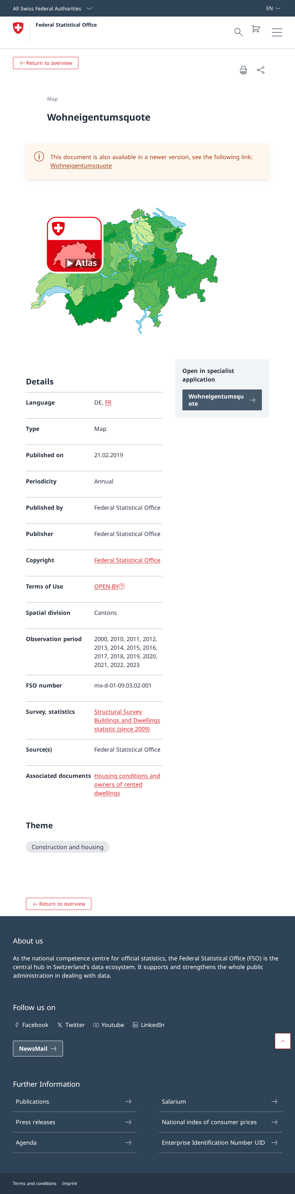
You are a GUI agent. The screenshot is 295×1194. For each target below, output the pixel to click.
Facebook (35, 1025)
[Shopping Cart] (255, 28)
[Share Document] (260, 70)
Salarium (174, 1101)
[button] (283, 1041)
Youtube (112, 1025)
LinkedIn (152, 1025)
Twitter (75, 1025)
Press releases (35, 1122)
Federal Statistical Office (66, 24)
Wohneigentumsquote (81, 166)
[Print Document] (243, 70)
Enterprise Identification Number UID (213, 1142)
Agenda (26, 1142)
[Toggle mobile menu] (277, 32)
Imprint (69, 1183)
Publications (32, 1101)
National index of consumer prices (209, 1122)
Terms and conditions (34, 1183)
